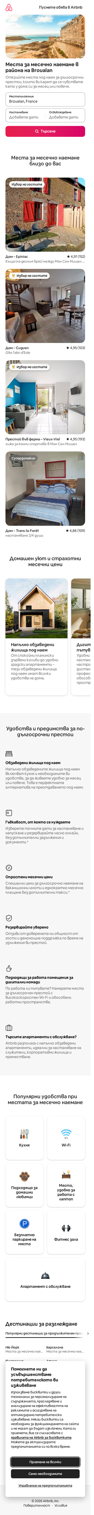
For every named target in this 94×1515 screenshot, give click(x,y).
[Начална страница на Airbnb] (8, 7)
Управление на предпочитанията (45, 1486)
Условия (61, 1505)
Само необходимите (45, 1474)
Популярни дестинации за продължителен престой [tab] (47, 1333)
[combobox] (45, 101)
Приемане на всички (45, 1462)
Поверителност (37, 1505)
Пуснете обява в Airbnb (60, 7)
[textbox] (25, 117)
